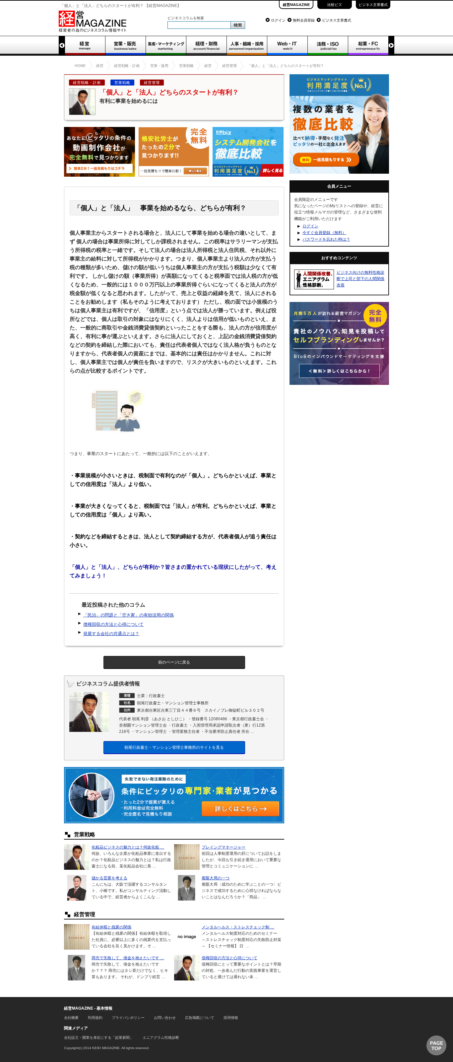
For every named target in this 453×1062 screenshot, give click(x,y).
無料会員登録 (304, 20)
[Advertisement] (339, 432)
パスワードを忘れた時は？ (326, 239)
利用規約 (95, 1018)
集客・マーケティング (166, 46)
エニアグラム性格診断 (161, 1037)
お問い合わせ (165, 1018)
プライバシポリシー (128, 1018)
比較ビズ (334, 5)
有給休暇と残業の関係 (111, 927)
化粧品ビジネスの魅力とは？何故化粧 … (128, 847)
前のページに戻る (174, 662)
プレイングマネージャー (223, 847)
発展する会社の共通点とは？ (111, 633)
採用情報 (231, 1018)
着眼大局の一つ (215, 878)
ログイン (278, 20)
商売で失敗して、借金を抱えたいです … (128, 958)
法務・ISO (327, 46)
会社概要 (71, 1018)
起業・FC (368, 46)
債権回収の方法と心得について (113, 624)
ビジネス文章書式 (373, 5)
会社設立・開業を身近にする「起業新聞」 (98, 1037)
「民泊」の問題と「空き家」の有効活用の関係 (128, 615)
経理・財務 (206, 46)
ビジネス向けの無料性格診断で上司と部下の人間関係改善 (360, 278)
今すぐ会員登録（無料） (324, 232)
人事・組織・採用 (247, 46)
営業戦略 (122, 83)
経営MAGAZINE (296, 5)
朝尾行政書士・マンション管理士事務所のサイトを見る (174, 747)
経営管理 (152, 83)
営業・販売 (125, 46)
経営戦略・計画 (87, 83)
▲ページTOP (436, 1045)
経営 (85, 46)
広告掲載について (199, 1018)
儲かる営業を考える (109, 878)
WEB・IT (287, 46)
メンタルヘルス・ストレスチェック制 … (238, 927)
